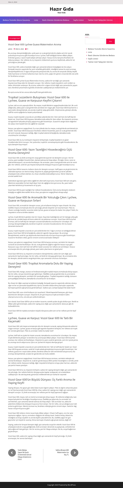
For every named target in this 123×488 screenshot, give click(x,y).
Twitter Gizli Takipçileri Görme (100, 20)
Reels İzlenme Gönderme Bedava (55, 20)
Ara (87, 34)
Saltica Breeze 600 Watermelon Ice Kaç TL (62, 452)
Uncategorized (14, 38)
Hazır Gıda (61, 9)
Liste (36, 20)
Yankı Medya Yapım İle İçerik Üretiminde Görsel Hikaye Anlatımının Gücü (24, 454)
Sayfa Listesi (78, 20)
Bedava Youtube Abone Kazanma (16, 20)
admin (10, 49)
